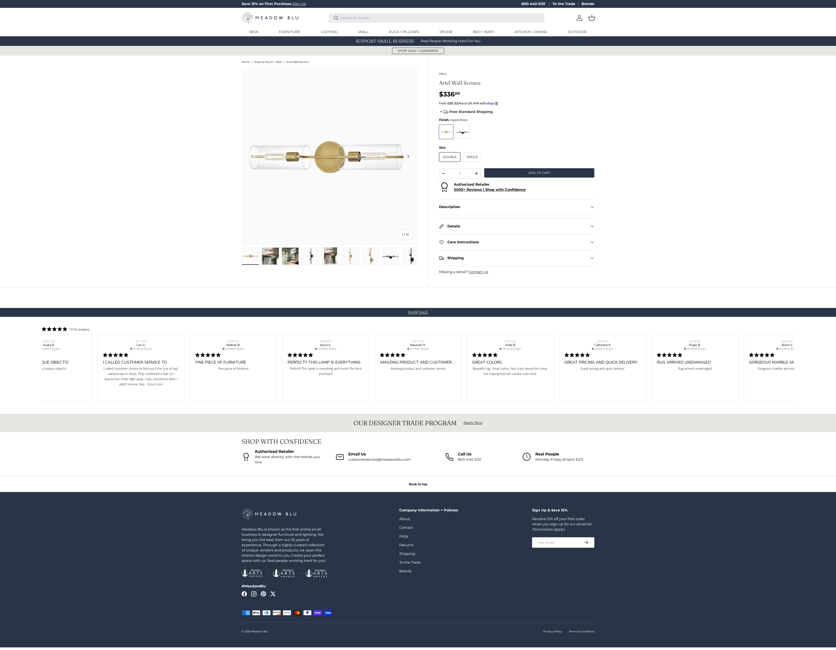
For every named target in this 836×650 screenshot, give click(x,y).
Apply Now (473, 423)
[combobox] (436, 18)
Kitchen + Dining (531, 32)
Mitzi (443, 74)
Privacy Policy (552, 631)
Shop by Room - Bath (268, 62)
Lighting (329, 32)
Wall (363, 32)
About (404, 519)
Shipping (407, 554)
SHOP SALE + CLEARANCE (418, 51)
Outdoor (577, 32)
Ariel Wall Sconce (298, 62)
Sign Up (299, 4)
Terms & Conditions (581, 631)
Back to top (418, 484)
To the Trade (564, 4)
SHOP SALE (418, 312)
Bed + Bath (483, 32)
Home (246, 62)
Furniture (289, 32)
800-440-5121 (533, 4)
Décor (446, 32)
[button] (592, 18)
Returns (406, 545)
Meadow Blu (259, 631)
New (253, 32)
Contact (406, 528)
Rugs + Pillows (404, 32)
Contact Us (478, 272)
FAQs (403, 536)
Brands (587, 4)
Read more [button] (63, 384)
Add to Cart (539, 173)
